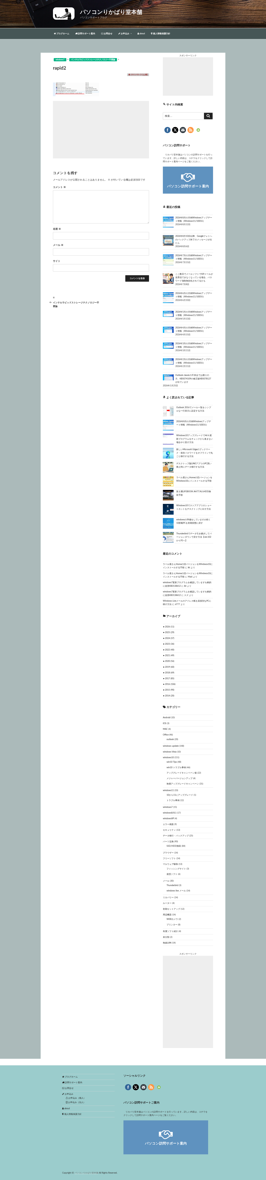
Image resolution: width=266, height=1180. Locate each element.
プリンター (172, 925)
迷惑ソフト (172, 874)
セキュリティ (169, 830)
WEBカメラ (172, 919)
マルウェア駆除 (170, 864)
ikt (189, 568)
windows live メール (176, 891)
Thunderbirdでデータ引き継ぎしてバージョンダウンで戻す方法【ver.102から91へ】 (194, 537)
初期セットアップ (171, 909)
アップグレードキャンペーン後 (182, 773)
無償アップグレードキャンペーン (183, 784)
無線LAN (167, 943)
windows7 (168, 807)
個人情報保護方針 (161, 34)
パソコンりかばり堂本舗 (111, 12)
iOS (164, 723)
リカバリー (168, 897)
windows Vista (169, 752)
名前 (57, 229)
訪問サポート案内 (86, 34)
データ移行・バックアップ (176, 836)
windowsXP (168, 819)
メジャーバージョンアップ (179, 778)
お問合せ (107, 34)
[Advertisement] (101, 129)
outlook (170, 739)
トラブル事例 (173, 800)
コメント (59, 187)
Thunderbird (172, 885)
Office (166, 735)
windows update (171, 746)
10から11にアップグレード (180, 795)
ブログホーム (62, 34)
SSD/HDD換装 (174, 846)
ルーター (167, 903)
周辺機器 (167, 915)
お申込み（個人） (77, 1098)
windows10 (168, 757)
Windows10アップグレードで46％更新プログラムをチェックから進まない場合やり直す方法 (194, 438)
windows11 (168, 790)
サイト (56, 261)
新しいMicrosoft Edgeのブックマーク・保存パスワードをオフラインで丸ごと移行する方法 (194, 452)
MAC (165, 729)
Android (166, 718)
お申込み (124, 34)
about (142, 34)
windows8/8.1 (169, 813)
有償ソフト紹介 (170, 931)
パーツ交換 (168, 842)
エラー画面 (168, 824)
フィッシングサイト (176, 869)
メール (58, 245)
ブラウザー (168, 853)
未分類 (166, 937)
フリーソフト (169, 858)
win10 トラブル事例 (176, 767)
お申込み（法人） (76, 1102)
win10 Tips (172, 762)
